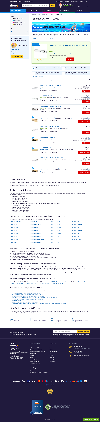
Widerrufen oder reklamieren (36, 349)
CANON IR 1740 (13, 230)
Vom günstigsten (52, 79)
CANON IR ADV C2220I (56, 224)
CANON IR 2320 (13, 241)
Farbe (12, 16)
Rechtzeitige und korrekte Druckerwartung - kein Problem (25, 302)
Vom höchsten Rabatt (71, 79)
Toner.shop (53, 343)
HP (50, 353)
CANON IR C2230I (75, 238)
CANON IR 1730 (13, 224)
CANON (51, 14)
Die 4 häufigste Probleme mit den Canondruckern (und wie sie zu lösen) (28, 294)
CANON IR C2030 (55, 241)
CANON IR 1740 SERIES (15, 229)
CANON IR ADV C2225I (56, 229)
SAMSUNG (52, 357)
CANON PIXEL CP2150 (76, 239)
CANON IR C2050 (75, 221)
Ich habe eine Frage (17, 56)
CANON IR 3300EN (34, 229)
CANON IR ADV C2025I (35, 238)
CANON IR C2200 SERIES (77, 230)
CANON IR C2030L (55, 244)
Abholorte (32, 370)
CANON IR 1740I (13, 232)
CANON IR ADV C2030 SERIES (37, 239)
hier (71, 335)
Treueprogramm (33, 359)
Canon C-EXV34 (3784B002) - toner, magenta (50, 85)
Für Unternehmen (74, 1)
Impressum (52, 361)
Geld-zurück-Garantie (34, 361)
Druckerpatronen (45, 14)
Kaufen (71, 59)
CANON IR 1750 (13, 236)
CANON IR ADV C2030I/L (35, 241)
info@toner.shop (15, 53)
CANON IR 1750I (13, 238)
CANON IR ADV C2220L (56, 226)
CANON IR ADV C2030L (35, 244)
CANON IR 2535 (13, 244)
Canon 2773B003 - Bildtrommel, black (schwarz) (51, 117)
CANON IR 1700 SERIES (15, 221)
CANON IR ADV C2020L (35, 236)
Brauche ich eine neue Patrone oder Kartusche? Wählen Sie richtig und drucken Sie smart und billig (76, 68)
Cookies (31, 357)
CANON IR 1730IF (14, 227)
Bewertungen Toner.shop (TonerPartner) (39, 372)
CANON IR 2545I (34, 223)
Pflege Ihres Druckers (16, 300)
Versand (56, 58)
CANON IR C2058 (75, 223)
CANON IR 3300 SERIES (35, 224)
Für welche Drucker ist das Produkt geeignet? (57, 54)
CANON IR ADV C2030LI (56, 221)
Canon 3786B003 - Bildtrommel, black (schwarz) (51, 106)
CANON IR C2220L (75, 232)
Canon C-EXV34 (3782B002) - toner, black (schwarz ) (68, 45)
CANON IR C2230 (75, 236)
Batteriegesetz (33, 367)
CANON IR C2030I (55, 242)
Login (79, 6)
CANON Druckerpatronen (39, 38)
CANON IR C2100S (75, 227)
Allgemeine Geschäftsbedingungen (37, 351)
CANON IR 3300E (34, 227)
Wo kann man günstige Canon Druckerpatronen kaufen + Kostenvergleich (28, 296)
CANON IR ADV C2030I (35, 242)
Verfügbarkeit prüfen (84, 121)
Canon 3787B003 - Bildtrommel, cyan (48, 137)
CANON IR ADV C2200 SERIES (57, 223)
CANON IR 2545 (33, 221)
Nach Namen (44, 79)
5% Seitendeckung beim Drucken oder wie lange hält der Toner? (47, 68)
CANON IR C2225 (75, 233)
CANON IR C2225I (75, 235)
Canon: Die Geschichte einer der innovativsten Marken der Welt (26, 293)
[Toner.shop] (14, 5)
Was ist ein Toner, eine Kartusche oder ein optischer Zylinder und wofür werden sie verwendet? (76, 73)
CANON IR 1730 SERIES (15, 223)
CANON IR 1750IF (14, 239)
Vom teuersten (61, 79)
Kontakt (81, 1)
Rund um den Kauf (35, 343)
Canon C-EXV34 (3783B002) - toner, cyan (49, 126)
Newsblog (67, 1)
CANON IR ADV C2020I (35, 235)
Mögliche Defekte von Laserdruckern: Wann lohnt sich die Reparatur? (27, 299)
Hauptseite (34, 14)
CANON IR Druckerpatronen (54, 38)
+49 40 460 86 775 (68, 5)
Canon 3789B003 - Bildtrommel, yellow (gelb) (50, 168)
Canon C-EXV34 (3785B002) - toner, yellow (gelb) (51, 157)
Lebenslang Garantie (34, 368)
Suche (52, 5)
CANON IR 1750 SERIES (15, 235)
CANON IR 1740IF (14, 233)
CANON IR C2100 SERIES (77, 224)
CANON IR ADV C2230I (56, 232)
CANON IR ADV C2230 (56, 230)
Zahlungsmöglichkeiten (35, 347)
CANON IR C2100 (75, 226)
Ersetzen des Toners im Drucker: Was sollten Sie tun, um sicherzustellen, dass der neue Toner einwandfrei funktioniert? (39, 303)
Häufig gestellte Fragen (35, 363)
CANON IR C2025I (55, 239)
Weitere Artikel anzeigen (37, 76)
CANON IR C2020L (55, 238)
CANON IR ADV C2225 (56, 227)
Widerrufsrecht (33, 353)
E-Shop (38, 14)
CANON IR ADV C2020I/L (35, 233)
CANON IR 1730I (13, 226)
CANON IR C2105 (75, 229)
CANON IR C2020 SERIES (56, 233)
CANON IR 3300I (34, 230)
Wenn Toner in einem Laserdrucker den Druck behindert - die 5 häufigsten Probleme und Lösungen (34, 297)
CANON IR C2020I (55, 236)
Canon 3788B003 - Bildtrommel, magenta (49, 147)
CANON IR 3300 (33, 226)
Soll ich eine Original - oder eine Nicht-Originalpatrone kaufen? (47, 73)
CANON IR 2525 (13, 242)
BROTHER (52, 359)
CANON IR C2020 (55, 235)
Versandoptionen (59, 1)
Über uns (52, 346)
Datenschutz (32, 355)
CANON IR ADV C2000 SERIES (37, 232)
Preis (12, 29)
